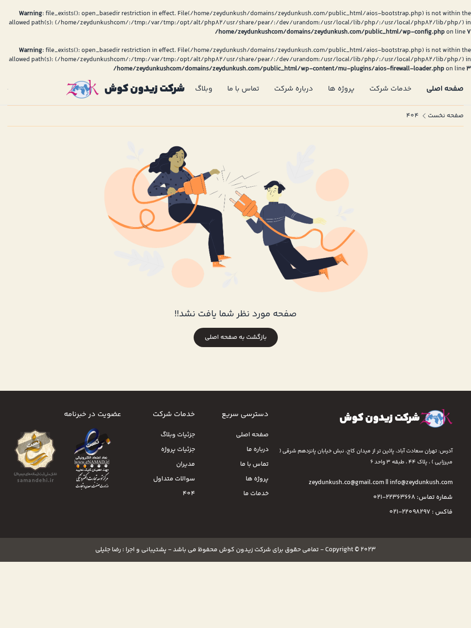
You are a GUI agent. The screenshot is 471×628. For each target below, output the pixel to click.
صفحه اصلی (445, 89)
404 (412, 115)
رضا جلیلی (108, 550)
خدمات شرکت (390, 89)
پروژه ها (341, 89)
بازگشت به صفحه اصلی (236, 337)
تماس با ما (243, 89)
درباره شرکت (293, 89)
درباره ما (258, 450)
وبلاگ (204, 89)
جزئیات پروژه (178, 450)
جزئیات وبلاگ (178, 435)
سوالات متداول (174, 479)
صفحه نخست (446, 115)
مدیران (185, 464)
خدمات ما (256, 494)
